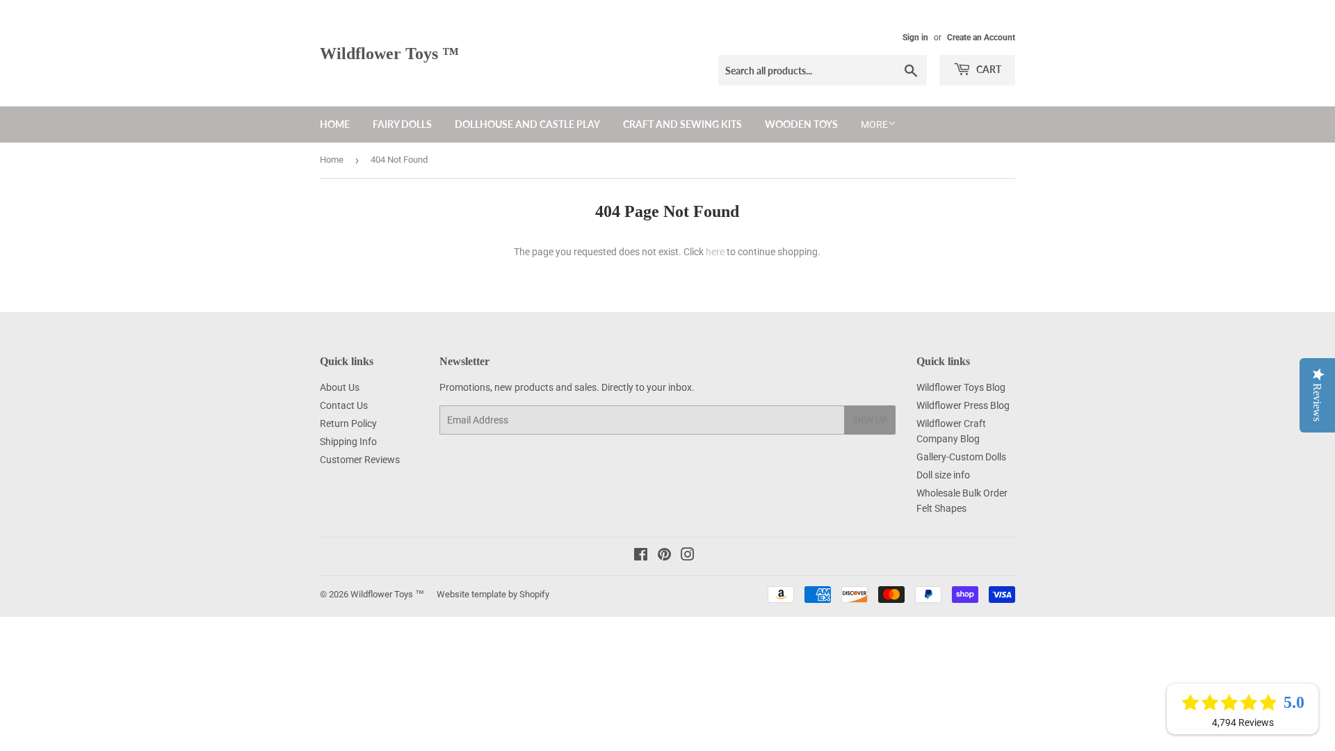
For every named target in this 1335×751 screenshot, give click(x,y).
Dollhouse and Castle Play (527, 124)
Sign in (915, 37)
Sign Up (870, 420)
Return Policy (348, 423)
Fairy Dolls (402, 124)
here (715, 251)
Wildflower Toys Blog (960, 387)
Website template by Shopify (493, 594)
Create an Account (981, 37)
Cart (987, 69)
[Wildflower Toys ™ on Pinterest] (664, 556)
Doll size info (943, 475)
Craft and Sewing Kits (682, 124)
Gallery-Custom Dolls (961, 456)
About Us (339, 387)
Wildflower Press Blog (963, 405)
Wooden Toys (801, 124)
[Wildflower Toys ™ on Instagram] (688, 556)
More (874, 124)
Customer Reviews (360, 459)
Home (335, 124)
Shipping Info (348, 441)
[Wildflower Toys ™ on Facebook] (640, 556)
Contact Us (344, 405)
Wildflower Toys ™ (389, 53)
